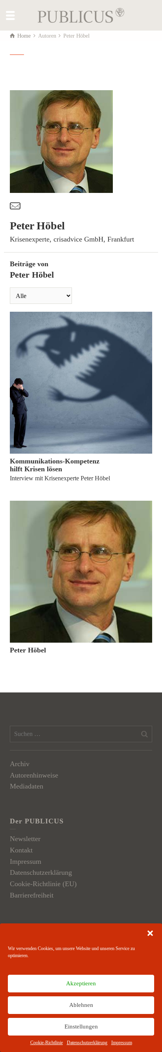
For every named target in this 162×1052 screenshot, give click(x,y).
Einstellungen (81, 1026)
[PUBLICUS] (81, 14)
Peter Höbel (28, 650)
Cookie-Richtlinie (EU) (43, 884)
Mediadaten (26, 786)
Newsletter (25, 839)
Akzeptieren (81, 983)
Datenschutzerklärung (87, 1042)
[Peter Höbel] (81, 572)
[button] (150, 933)
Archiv (19, 764)
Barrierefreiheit (31, 895)
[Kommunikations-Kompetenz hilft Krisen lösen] (81, 383)
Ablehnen (81, 1005)
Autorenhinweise (34, 775)
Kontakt (21, 850)
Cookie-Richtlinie (46, 1042)
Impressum (121, 1042)
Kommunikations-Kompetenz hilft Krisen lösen (54, 465)
